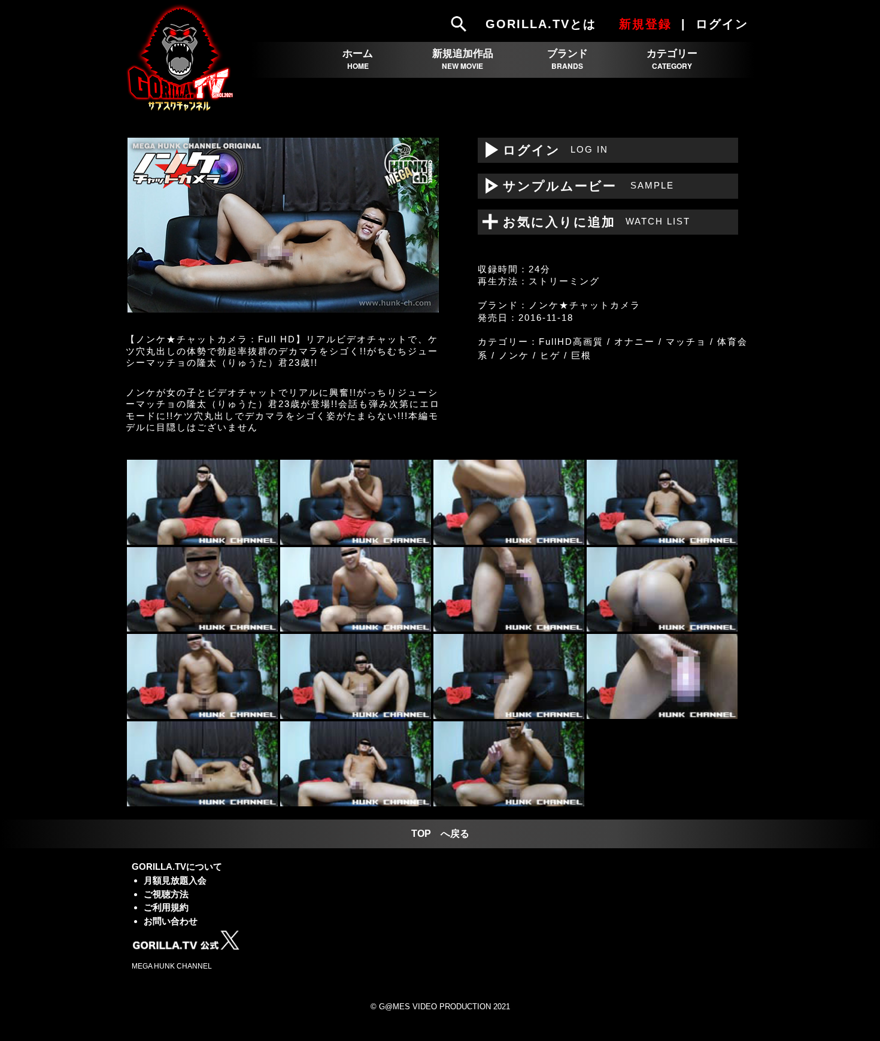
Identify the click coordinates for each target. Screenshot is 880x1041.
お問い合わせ (171, 921)
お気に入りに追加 (589, 222)
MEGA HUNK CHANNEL (172, 966)
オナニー (634, 341)
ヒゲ (550, 355)
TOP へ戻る (440, 833)
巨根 (581, 355)
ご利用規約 (166, 907)
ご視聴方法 (166, 894)
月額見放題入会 (175, 880)
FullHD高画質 (571, 341)
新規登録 (645, 24)
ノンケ (514, 355)
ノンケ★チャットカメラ (585, 305)
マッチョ (686, 341)
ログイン (543, 150)
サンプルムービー (576, 186)
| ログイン (716, 24)
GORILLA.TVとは (540, 24)
